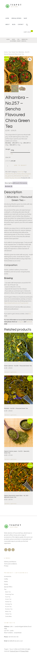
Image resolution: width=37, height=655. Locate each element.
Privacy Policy (24, 651)
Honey (6, 584)
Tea (18, 39)
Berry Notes (17, 174)
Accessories (7, 576)
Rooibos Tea (8, 609)
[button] (27, 25)
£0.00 (29, 32)
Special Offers (16, 18)
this (29, 314)
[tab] (9, 183)
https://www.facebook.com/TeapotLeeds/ (16, 303)
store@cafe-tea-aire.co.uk (15, 641)
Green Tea (25, 39)
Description (9, 183)
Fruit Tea (7, 597)
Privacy (6, 566)
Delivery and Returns (10, 561)
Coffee (6, 579)
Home (7, 18)
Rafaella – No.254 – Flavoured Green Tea (16, 408)
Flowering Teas (9, 594)
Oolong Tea (8, 604)
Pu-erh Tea (8, 606)
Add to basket (20, 165)
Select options (11, 372)
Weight (8, 149)
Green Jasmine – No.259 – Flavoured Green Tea (18, 365)
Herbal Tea (8, 601)
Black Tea (8, 592)
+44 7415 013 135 (13, 637)
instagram (20, 322)
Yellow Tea (8, 614)
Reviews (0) (8, 186)
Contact (20, 24)
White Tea (8, 611)
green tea (10, 176)
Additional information (19, 183)
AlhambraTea (9, 174)
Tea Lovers (17, 178)
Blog (13, 24)
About (7, 24)
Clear (11, 154)
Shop (25, 18)
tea (13, 178)
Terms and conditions (10, 564)
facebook (29, 322)
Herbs (6, 581)
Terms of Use (14, 651)
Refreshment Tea (19, 176)
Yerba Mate (8, 616)
